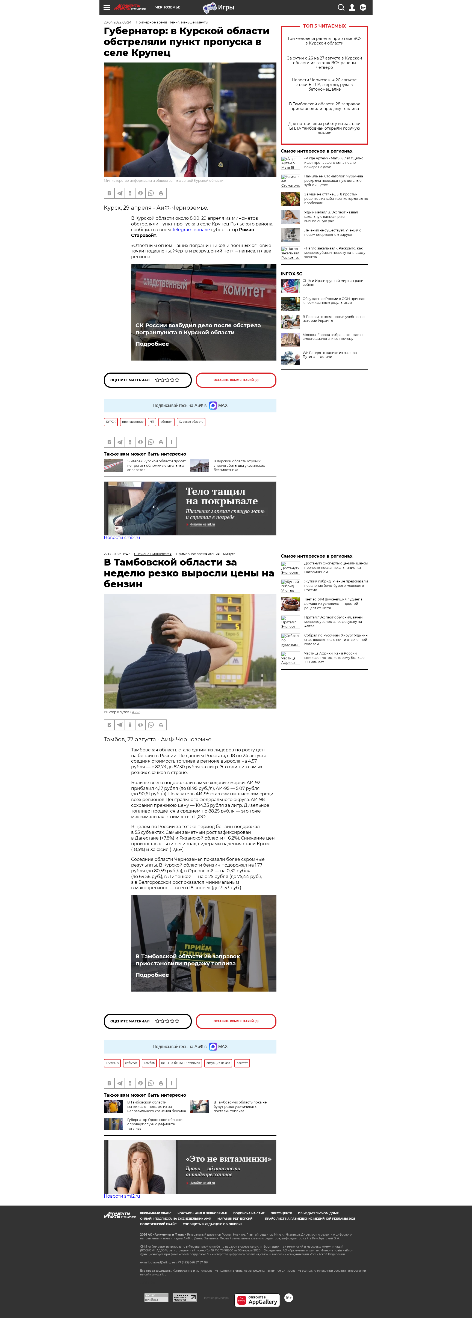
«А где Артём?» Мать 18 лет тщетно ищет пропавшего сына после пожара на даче (334, 162)
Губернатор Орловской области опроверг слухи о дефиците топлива (154, 1124)
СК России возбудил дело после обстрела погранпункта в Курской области (198, 329)
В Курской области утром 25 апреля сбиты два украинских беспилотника (239, 465)
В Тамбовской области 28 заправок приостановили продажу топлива (324, 106)
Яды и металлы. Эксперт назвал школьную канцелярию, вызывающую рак (331, 216)
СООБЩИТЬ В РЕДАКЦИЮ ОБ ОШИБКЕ (212, 1224)
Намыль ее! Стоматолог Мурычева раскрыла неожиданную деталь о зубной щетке (333, 180)
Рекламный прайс (155, 1213)
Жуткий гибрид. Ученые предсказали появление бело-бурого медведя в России (336, 585)
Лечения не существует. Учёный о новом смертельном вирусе (332, 232)
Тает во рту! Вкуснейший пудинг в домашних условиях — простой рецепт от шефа (333, 603)
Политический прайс (158, 1224)
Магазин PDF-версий (234, 1219)
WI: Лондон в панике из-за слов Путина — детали (330, 355)
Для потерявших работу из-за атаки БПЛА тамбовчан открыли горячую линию (324, 128)
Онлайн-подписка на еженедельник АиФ (175, 1219)
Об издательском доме (318, 1213)
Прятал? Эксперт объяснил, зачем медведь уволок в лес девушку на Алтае (333, 621)
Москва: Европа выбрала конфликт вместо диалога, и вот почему (333, 337)
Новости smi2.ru (122, 537)
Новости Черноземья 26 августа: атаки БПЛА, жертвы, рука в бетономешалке (324, 85)
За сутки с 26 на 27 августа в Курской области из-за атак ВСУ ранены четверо (324, 63)
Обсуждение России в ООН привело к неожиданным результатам (334, 301)
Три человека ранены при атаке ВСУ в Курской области (324, 41)
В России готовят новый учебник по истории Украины (334, 319)
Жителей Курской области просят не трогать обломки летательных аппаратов (156, 465)
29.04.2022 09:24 (117, 22)
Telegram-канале (191, 229)
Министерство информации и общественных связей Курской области (163, 180)
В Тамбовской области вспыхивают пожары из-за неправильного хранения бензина (156, 1106)
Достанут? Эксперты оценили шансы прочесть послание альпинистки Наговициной (336, 567)
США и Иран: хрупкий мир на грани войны (333, 283)
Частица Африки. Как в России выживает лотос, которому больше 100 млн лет (334, 657)
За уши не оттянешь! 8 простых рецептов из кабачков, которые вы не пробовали (336, 198)
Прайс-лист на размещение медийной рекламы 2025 (310, 1219)
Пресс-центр (281, 1213)
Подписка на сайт (248, 1213)
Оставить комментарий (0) (236, 380)
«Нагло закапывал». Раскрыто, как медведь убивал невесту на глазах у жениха (334, 252)
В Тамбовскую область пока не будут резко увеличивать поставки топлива (240, 1106)
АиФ (136, 712)
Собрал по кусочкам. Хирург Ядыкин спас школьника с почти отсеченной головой (336, 639)
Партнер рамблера (216, 1297)
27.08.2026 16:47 (117, 554)
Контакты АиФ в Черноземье (202, 1213)
